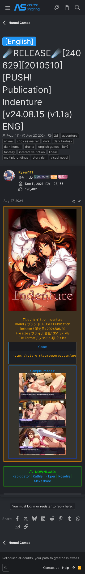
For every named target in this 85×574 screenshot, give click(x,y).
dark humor (12, 146)
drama (29, 146)
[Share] (73, 201)
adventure (69, 135)
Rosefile (64, 476)
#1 (79, 201)
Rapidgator (21, 476)
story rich (40, 157)
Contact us (51, 568)
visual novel (59, 157)
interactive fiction (32, 152)
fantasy (9, 152)
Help (65, 568)
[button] (7, 8)
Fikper (50, 476)
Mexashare (42, 481)
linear (53, 152)
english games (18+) (53, 146)
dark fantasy (63, 141)
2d (56, 135)
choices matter (28, 141)
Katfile (37, 476)
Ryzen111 (12, 135)
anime (8, 141)
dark (46, 141)
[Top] (73, 567)
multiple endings (16, 157)
